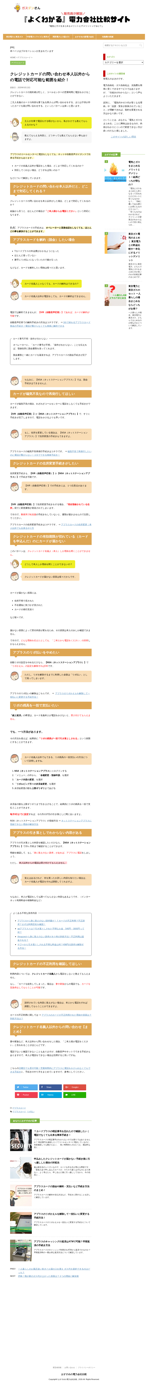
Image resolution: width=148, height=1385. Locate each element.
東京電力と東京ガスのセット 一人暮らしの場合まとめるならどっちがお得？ (134, 297)
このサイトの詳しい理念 (123, 137)
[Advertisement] (74, 1348)
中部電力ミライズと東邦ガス (38, 38)
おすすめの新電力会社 (84, 37)
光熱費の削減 (107, 37)
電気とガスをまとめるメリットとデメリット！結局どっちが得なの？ (134, 173)
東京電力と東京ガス (14, 37)
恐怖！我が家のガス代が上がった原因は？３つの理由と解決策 (48, 1276)
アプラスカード (19, 1108)
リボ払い (31, 1112)
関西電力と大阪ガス (61, 37)
